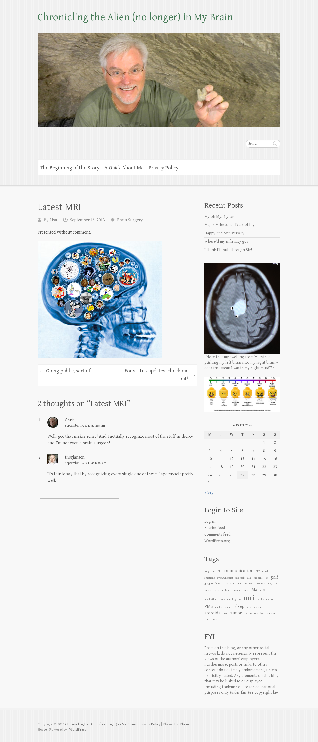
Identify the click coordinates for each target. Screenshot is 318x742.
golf (274, 577)
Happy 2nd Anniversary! (224, 233)
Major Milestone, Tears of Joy (229, 224)
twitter (248, 613)
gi (267, 577)
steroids (212, 613)
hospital (230, 583)
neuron (270, 599)
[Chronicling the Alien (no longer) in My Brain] (159, 76)
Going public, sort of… (66, 371)
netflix (260, 599)
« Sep (209, 492)
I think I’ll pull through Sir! (228, 250)
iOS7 (270, 583)
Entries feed (214, 527)
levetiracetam (222, 590)
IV (276, 583)
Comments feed (217, 534)
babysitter (210, 571)
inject (240, 583)
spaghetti (259, 607)
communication (238, 570)
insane (249, 583)
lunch (246, 590)
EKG (258, 571)
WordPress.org (217, 541)
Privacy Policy (163, 168)
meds (222, 599)
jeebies (208, 590)
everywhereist (225, 577)
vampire (270, 613)
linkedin (236, 590)
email (265, 571)
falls (249, 577)
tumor (235, 613)
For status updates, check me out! (160, 375)
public (218, 607)
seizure (228, 607)
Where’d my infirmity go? (226, 241)
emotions (209, 577)
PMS (208, 606)
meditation (210, 599)
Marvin (258, 589)
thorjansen (75, 457)
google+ (208, 583)
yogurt (216, 619)
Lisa (53, 220)
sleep (239, 606)
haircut (219, 583)
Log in (209, 521)
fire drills (259, 577)
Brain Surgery (130, 220)
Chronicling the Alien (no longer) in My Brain (135, 17)
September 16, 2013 (87, 220)
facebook (239, 577)
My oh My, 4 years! (220, 216)
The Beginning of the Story (69, 168)
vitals (207, 619)
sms (249, 607)
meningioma (234, 599)
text (225, 613)
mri (248, 598)
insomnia (260, 583)
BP (219, 571)
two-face (259, 613)
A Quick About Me (124, 168)
